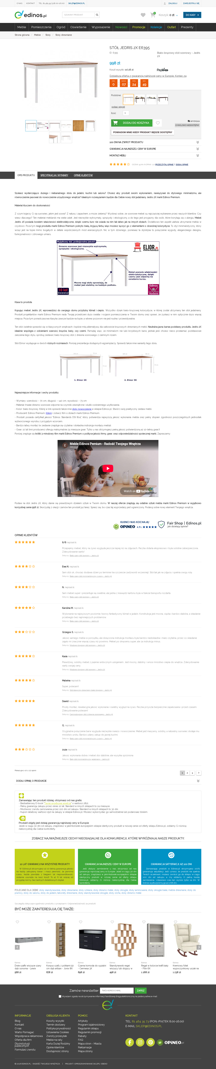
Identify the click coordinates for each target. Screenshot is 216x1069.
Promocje (138, 27)
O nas (19, 3)
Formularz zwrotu (25, 1049)
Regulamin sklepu (88, 1028)
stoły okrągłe (121, 890)
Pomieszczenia (41, 27)
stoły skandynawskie (49, 890)
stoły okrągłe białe (157, 890)
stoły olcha (114, 893)
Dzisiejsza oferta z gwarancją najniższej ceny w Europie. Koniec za (148, 75)
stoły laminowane (138, 890)
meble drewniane (177, 890)
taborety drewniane (67, 893)
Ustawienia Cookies (57, 1032)
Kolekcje (156, 27)
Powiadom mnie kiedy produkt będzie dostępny (142, 132)
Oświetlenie (78, 27)
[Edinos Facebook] (129, 1043)
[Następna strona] (198, 773)
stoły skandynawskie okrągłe (93, 893)
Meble (21, 27)
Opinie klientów (55, 1047)
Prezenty (187, 27)
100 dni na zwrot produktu (126, 142)
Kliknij (49, 413)
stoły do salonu (32, 893)
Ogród (61, 27)
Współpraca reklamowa (29, 1036)
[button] (96, 15)
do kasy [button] (191, 15)
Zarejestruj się (191, 3)
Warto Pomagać (24, 1032)
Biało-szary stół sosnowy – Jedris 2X (84, 556)
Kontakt (30, 3)
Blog (17, 1020)
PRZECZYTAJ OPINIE (164, 164)
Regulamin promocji (89, 1032)
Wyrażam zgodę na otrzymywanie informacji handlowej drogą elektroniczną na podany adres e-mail (109, 996)
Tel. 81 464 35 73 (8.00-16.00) (51, 3)
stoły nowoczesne (82, 409)
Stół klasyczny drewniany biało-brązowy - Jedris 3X (91, 690)
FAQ (80, 1039)
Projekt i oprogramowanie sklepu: (86, 1064)
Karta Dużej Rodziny (58, 1043)
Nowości (121, 27)
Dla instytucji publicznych (22, 1044)
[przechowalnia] (145, 15)
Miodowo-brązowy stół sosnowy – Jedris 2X (87, 645)
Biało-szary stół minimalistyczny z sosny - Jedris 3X (91, 576)
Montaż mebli (118, 155)
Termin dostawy (55, 1024)
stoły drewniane (69, 890)
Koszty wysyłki (55, 1020)
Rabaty (82, 1036)
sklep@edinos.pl (76, 3)
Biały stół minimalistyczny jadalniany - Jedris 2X (89, 759)
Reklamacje (85, 1047)
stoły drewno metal (103, 890)
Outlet (171, 27)
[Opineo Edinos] (170, 1043)
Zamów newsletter (84, 991)
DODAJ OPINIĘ (182, 164)
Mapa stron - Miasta (89, 1043)
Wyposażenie (101, 27)
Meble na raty (54, 1039)
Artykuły (83, 1020)
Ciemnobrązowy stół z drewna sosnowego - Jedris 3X (91, 714)
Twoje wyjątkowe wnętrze (57, 803)
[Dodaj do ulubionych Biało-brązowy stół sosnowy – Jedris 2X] (158, 123)
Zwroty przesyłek (56, 1036)
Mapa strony (85, 1051)
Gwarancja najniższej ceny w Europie (133, 149)
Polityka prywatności (58, 1028)
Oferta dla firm (23, 1039)
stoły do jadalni (48, 893)
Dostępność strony (57, 1051)
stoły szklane (85, 890)
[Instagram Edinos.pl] (140, 1043)
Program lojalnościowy (91, 1024)
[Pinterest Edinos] (150, 1043)
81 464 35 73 (140, 1021)
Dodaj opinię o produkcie (31, 781)
